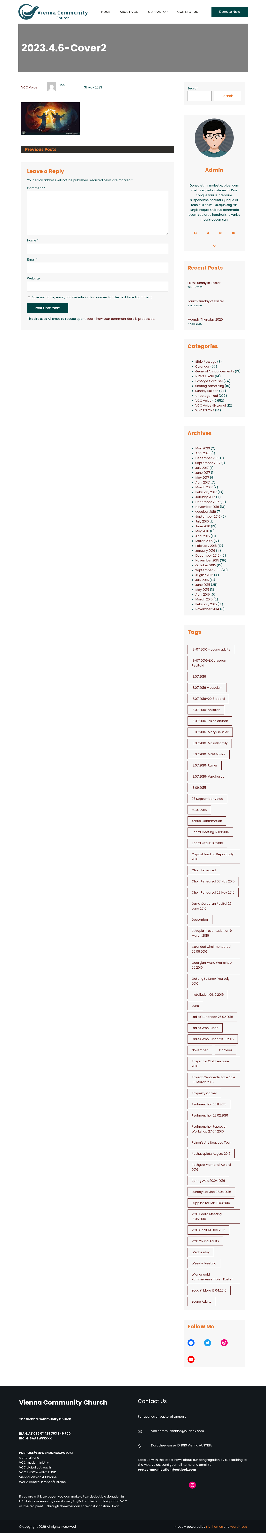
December (200, 919)
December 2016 (207, 502)
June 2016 (202, 526)
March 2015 (204, 599)
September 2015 (207, 570)
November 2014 (207, 609)
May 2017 (202, 477)
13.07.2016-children (206, 710)
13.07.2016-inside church (210, 721)
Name (33, 240)
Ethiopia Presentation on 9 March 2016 (212, 933)
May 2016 (202, 531)
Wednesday (201, 1252)
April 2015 (202, 594)
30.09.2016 (199, 810)
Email (32, 259)
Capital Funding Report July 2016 (213, 856)
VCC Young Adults (205, 1241)
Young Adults (201, 1301)
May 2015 (202, 589)
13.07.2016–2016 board (208, 699)
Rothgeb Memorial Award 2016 (211, 1167)
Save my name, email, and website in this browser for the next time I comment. (92, 297)
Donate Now (229, 11)
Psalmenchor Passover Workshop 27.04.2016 (209, 1129)
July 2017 (202, 468)
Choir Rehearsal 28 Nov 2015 (213, 892)
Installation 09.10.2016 (208, 994)
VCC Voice (29, 87)
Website (33, 278)
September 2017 (207, 463)
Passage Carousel (209, 381)
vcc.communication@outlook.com (167, 1469)
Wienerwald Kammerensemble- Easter (212, 1277)
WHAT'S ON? (204, 410)
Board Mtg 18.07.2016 (207, 843)
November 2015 (207, 560)
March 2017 (204, 487)
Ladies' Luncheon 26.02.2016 (212, 1017)
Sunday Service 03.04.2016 (211, 1192)
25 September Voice (207, 799)
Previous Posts (40, 149)
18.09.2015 (199, 787)
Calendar (202, 366)
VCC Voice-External (210, 405)
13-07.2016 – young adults (211, 649)
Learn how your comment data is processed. (121, 319)
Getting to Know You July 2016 (211, 981)
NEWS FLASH (204, 376)
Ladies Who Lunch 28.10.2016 (213, 1039)
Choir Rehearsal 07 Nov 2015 (213, 881)
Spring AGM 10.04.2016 (208, 1180)
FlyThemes (214, 1526)
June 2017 (202, 472)
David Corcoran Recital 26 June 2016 (212, 906)
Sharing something (209, 386)
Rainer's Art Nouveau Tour (211, 1142)
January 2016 (205, 550)
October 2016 (205, 511)
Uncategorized (206, 395)
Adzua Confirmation (207, 821)
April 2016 (202, 536)
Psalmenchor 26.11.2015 (209, 1104)
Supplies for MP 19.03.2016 (211, 1203)
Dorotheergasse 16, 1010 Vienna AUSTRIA (181, 1445)
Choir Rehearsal (204, 870)
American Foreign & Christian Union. (93, 1506)
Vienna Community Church (63, 1402)
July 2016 (202, 521)
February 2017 (206, 492)
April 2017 (202, 482)
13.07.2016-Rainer (205, 765)
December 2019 (207, 458)
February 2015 (206, 604)
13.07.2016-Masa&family (210, 743)
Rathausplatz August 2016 (211, 1153)
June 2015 (202, 585)
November (200, 1050)
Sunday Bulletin (206, 391)
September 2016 (207, 516)
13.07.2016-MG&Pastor (208, 754)
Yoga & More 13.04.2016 (209, 1290)
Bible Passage (205, 361)
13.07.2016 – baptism (207, 687)
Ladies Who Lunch (205, 1028)
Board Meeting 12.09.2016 (210, 832)
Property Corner (204, 1093)
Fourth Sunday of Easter (206, 301)
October (225, 1050)
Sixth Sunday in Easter (204, 283)
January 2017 (205, 497)
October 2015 (205, 565)
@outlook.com (193, 1431)
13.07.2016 (199, 676)
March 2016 (204, 541)
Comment (36, 188)
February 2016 (206, 546)
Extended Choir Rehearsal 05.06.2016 (211, 949)
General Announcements (214, 371)
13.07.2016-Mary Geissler (210, 732)
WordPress (238, 1526)
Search (193, 88)
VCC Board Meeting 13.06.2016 (207, 1216)
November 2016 (207, 507)
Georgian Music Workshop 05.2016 (212, 965)
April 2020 (203, 453)
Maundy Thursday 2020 (205, 319)
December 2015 (207, 555)
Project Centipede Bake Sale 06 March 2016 (213, 1079)
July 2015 (202, 580)
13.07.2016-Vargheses (208, 776)
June (195, 1005)
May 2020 (202, 448)
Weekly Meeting (204, 1263)
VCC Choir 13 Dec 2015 (208, 1230)
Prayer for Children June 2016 (210, 1063)
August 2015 (204, 575)
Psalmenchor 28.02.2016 (210, 1115)
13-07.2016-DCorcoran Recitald (209, 663)
